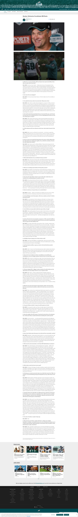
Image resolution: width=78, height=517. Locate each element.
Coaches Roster (66, 493)
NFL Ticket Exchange (31, 498)
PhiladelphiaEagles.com (40, 483)
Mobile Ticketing (31, 493)
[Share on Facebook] (49, 19)
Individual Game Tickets (31, 494)
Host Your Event (22, 498)
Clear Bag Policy (22, 494)
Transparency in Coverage (12, 502)
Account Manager (31, 490)
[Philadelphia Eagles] (39, 510)
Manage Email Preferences (13, 494)
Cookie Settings (53, 514)
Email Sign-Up (12, 493)
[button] (39, 66)
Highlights (59, 490)
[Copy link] (54, 19)
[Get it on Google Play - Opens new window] (42, 507)
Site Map (41, 490)
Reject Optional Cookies (60, 514)
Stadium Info (22, 490)
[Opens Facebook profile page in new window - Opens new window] (26, 20)
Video (58, 489)
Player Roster (66, 490)
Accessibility (12, 490)
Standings (66, 498)
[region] (39, 515)
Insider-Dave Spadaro (50, 493)
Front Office (66, 494)
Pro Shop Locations (41, 494)
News (50, 489)
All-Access (59, 493)
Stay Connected (41, 493)
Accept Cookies (66, 514)
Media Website (41, 498)
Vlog (58, 494)
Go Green (13, 498)
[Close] (77, 515)
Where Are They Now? (50, 494)
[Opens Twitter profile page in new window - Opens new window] (27, 20)
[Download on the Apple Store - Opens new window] (36, 507)
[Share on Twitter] (51, 19)
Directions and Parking (22, 493)
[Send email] (52, 19)
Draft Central (50, 490)
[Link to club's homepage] (2, 9)
